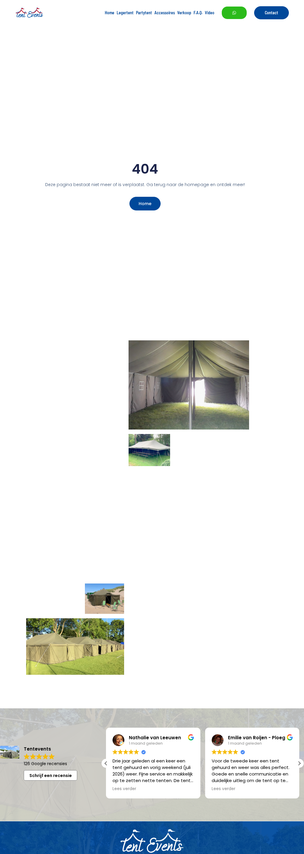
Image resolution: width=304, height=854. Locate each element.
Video (209, 12)
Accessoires (164, 12)
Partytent (144, 12)
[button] (299, 763)
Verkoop (184, 12)
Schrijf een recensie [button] (50, 775)
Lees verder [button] (124, 789)
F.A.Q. (198, 12)
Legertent (125, 12)
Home (109, 12)
